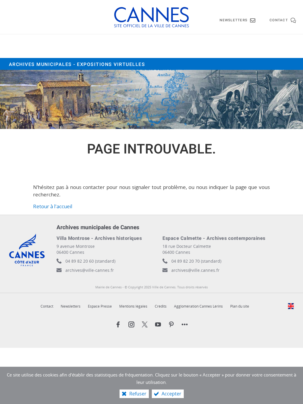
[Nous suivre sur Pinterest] (171, 324)
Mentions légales (133, 306)
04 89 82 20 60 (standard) (90, 261)
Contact (47, 306)
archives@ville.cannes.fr (195, 270)
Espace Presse (100, 306)
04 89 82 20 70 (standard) (196, 261)
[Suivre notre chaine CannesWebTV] (158, 324)
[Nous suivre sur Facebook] (118, 324)
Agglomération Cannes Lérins (198, 306)
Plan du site (239, 306)
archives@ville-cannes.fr (89, 270)
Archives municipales (77, 64)
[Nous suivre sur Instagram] (131, 324)
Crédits (161, 306)
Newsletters (70, 306)
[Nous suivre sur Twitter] (144, 324)
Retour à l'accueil (52, 206)
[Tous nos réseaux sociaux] (184, 324)
